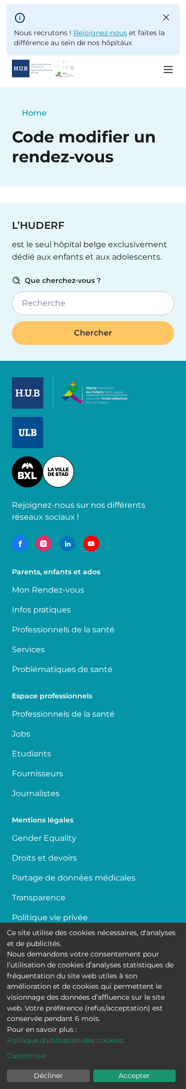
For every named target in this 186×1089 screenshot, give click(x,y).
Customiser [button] (27, 1055)
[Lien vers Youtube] (91, 543)
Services (28, 649)
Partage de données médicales (73, 878)
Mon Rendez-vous (48, 590)
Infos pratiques (41, 609)
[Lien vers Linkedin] (67, 543)
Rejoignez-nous (100, 32)
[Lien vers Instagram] (44, 543)
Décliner (48, 1075)
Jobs (21, 734)
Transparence (38, 897)
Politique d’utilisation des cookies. (65, 1040)
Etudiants (31, 753)
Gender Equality (44, 838)
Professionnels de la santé (63, 629)
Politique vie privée (50, 917)
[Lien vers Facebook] (20, 543)
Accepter (134, 1075)
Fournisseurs (37, 773)
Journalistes (36, 793)
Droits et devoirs (44, 858)
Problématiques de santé (62, 669)
